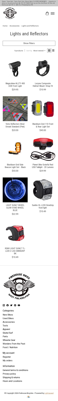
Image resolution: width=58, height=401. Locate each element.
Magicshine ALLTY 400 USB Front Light (15, 84)
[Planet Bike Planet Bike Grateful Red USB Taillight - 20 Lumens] (42, 149)
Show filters (29, 43)
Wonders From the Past (14, 343)
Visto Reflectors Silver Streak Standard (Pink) (15, 125)
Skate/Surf (8, 333)
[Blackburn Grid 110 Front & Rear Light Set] (42, 108)
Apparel (6, 329)
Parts (5, 336)
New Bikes (8, 314)
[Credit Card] (28, 397)
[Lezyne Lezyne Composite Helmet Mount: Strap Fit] (42, 68)
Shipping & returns (11, 377)
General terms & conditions (15, 370)
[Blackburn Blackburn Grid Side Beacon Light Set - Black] (15, 149)
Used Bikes (8, 318)
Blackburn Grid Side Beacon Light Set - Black (15, 165)
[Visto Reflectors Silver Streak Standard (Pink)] (15, 108)
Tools (5, 325)
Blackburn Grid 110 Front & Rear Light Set (42, 125)
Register (7, 357)
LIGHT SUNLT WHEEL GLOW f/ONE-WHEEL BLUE (15, 208)
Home (5, 26)
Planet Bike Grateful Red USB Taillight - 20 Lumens (43, 165)
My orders (7, 360)
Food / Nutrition (10, 347)
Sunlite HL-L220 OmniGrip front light (43, 206)
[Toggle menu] (52, 13)
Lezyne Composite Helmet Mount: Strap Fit (43, 84)
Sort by (29, 51)
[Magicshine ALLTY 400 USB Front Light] (15, 68)
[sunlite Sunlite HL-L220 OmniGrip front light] (42, 189)
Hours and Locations (12, 381)
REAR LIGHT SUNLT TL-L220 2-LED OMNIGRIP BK (15, 251)
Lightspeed (49, 393)
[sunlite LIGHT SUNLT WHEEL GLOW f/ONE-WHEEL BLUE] (15, 189)
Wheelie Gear (9, 340)
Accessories (14, 26)
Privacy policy (9, 374)
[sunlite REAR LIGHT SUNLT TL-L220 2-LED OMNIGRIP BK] (15, 233)
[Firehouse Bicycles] (10, 13)
